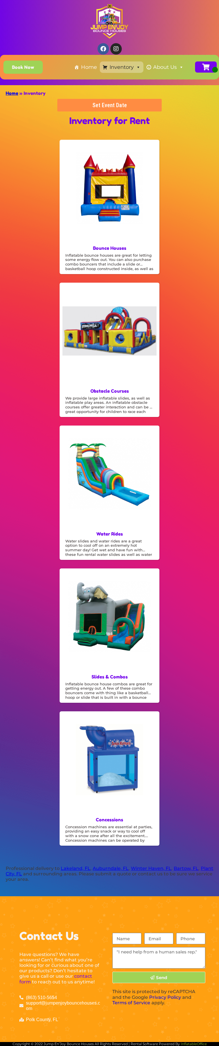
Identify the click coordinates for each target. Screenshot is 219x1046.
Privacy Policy (165, 997)
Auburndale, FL (111, 868)
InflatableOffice (194, 1044)
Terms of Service (131, 1002)
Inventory (122, 67)
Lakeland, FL (75, 868)
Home (89, 67)
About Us (165, 67)
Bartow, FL (186, 868)
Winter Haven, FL (151, 868)
